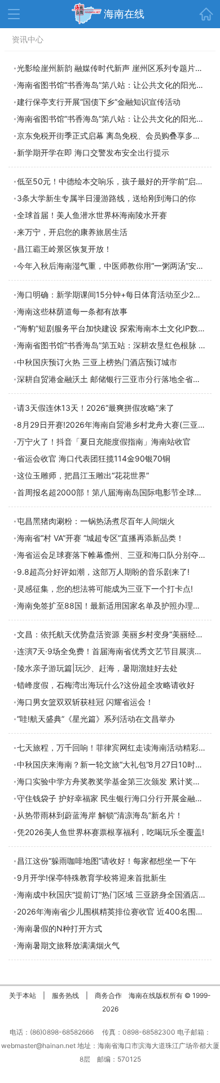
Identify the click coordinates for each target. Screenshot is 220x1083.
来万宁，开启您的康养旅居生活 (72, 232)
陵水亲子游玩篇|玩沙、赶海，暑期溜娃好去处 (97, 668)
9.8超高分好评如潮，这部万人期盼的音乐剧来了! (103, 571)
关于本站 (22, 995)
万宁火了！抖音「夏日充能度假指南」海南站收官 (104, 441)
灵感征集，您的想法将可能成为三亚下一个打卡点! (105, 588)
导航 (14, 14)
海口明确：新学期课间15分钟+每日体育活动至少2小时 (113, 294)
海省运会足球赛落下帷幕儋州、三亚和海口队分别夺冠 (111, 555)
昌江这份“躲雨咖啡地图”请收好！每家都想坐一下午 (106, 860)
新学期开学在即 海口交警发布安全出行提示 (93, 152)
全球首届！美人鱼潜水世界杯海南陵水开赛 (92, 215)
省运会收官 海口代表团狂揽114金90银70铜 (93, 458)
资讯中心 (27, 39)
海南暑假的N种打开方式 (59, 928)
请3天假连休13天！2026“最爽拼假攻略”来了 (95, 407)
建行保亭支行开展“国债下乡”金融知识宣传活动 (99, 101)
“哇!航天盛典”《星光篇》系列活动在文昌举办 (96, 719)
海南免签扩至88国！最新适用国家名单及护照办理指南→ (116, 605)
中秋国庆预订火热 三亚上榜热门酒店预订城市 (97, 362)
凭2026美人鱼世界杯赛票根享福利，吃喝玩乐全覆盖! (110, 832)
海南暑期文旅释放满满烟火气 (68, 945)
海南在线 (124, 14)
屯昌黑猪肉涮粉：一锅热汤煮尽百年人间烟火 (96, 521)
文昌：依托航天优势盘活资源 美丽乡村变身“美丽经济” (111, 634)
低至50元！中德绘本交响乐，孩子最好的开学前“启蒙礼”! (117, 181)
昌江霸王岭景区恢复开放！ (64, 249)
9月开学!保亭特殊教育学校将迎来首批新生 (91, 877)
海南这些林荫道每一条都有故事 (72, 311)
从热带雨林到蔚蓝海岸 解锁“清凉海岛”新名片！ (100, 815)
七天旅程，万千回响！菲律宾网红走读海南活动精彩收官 (115, 747)
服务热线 (65, 995)
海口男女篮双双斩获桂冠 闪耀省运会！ (85, 702)
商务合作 (108, 995)
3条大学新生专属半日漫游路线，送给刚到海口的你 (106, 198)
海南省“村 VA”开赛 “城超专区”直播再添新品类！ (100, 538)
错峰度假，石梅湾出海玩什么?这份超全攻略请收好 (106, 685)
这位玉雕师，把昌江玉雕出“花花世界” (83, 475)
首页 (206, 14)
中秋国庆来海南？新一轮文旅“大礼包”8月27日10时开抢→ (117, 764)
